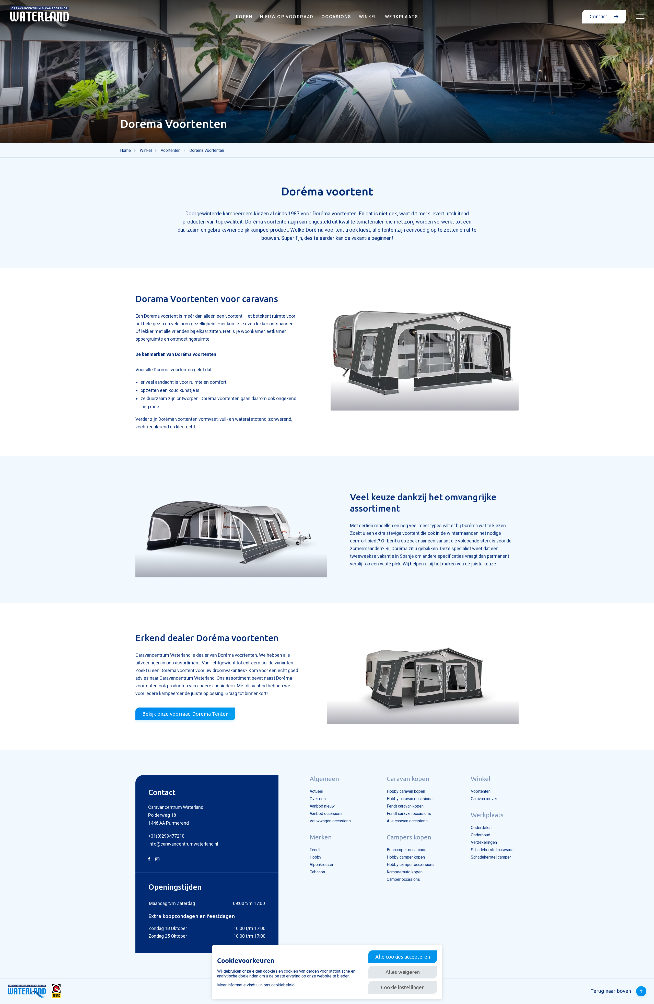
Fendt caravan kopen (405, 806)
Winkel (368, 16)
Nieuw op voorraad (287, 16)
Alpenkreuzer (321, 864)
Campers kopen (409, 837)
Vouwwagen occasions (330, 821)
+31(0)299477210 (166, 836)
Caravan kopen (408, 778)
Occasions (336, 16)
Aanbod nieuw (322, 806)
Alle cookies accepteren (402, 957)
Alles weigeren (403, 972)
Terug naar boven (610, 991)
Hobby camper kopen (406, 857)
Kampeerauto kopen (405, 872)
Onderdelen (481, 827)
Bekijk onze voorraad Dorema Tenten (185, 714)
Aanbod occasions (326, 813)
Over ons (318, 798)
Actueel (316, 791)
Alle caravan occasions (407, 821)
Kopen (244, 16)
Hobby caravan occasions (410, 798)
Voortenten (481, 791)
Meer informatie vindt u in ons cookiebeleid (256, 985)
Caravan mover (484, 798)
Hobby (315, 857)
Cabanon (317, 872)
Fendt (315, 849)
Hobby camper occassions (411, 864)
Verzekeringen (484, 842)
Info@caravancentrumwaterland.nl (183, 844)
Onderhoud (480, 835)
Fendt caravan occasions (409, 813)
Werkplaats (401, 16)
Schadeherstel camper (491, 857)
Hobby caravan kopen (406, 791)
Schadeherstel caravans (492, 849)
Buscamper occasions (406, 849)
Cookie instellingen (403, 987)
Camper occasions (403, 879)
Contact (599, 16)
